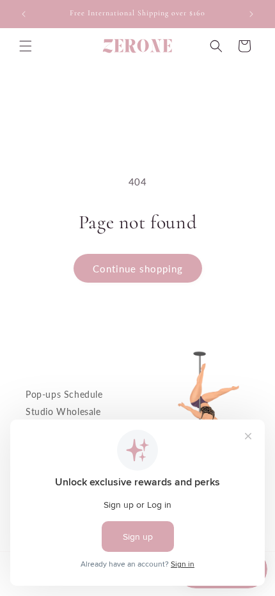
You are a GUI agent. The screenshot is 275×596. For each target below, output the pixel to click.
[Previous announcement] (24, 14)
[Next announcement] (251, 14)
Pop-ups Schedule (64, 394)
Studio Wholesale (63, 411)
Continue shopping (138, 268)
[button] (26, 46)
